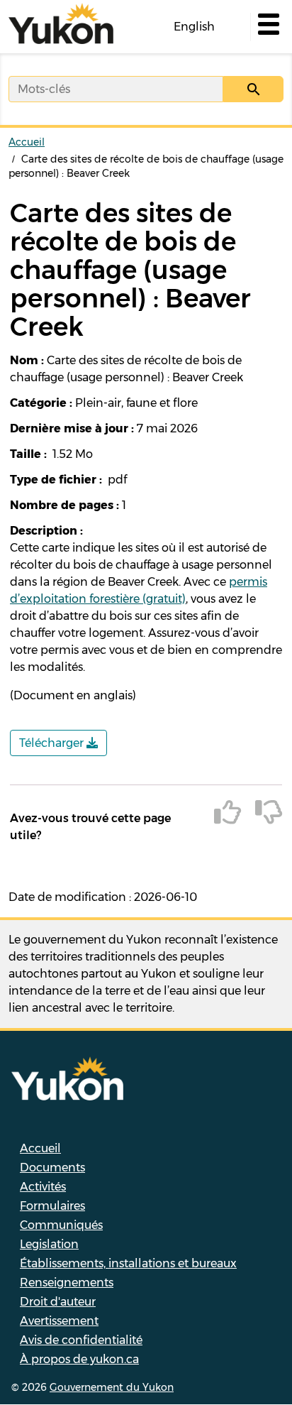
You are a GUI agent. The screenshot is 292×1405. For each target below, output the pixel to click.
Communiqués (61, 1225)
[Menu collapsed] (267, 27)
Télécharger (52, 743)
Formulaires (52, 1206)
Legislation (49, 1244)
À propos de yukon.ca (79, 1359)
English (194, 26)
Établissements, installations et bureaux (128, 1263)
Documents (52, 1167)
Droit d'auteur (58, 1301)
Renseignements (66, 1282)
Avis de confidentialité (81, 1340)
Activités (43, 1186)
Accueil (27, 142)
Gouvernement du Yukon (112, 1387)
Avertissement (59, 1321)
